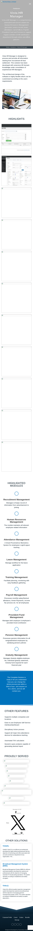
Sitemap (17, 920)
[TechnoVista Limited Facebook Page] (12, 924)
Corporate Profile (7, 917)
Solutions (13, 47)
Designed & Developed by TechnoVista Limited (16, 929)
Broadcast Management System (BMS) (15, 865)
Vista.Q (5, 886)
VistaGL (6, 846)
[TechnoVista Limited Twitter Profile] (15, 924)
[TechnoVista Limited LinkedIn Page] (18, 924)
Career (15, 917)
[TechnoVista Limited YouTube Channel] (20, 924)
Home (7, 47)
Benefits (27, 917)
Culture (21, 917)
